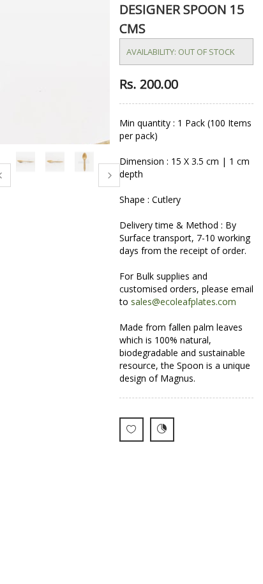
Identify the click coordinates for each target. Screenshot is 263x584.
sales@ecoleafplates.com (183, 302)
